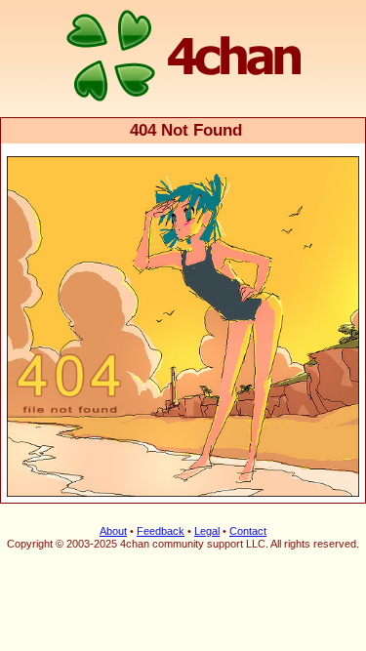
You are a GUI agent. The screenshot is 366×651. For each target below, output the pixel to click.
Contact (247, 531)
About (113, 531)
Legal (207, 531)
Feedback (160, 531)
